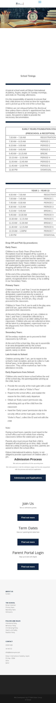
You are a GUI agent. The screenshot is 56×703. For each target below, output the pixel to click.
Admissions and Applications (28, 478)
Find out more (28, 517)
